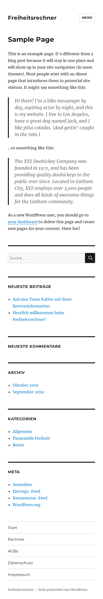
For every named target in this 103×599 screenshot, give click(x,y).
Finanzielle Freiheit (31, 438)
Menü (87, 17)
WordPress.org (26, 504)
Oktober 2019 (25, 385)
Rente (18, 445)
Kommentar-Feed (30, 498)
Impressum (19, 574)
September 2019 (28, 391)
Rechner (16, 539)
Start (12, 527)
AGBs (13, 551)
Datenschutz (20, 563)
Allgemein (22, 431)
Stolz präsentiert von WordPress (62, 590)
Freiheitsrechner (32, 17)
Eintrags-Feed (26, 491)
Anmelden (22, 484)
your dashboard (23, 221)
